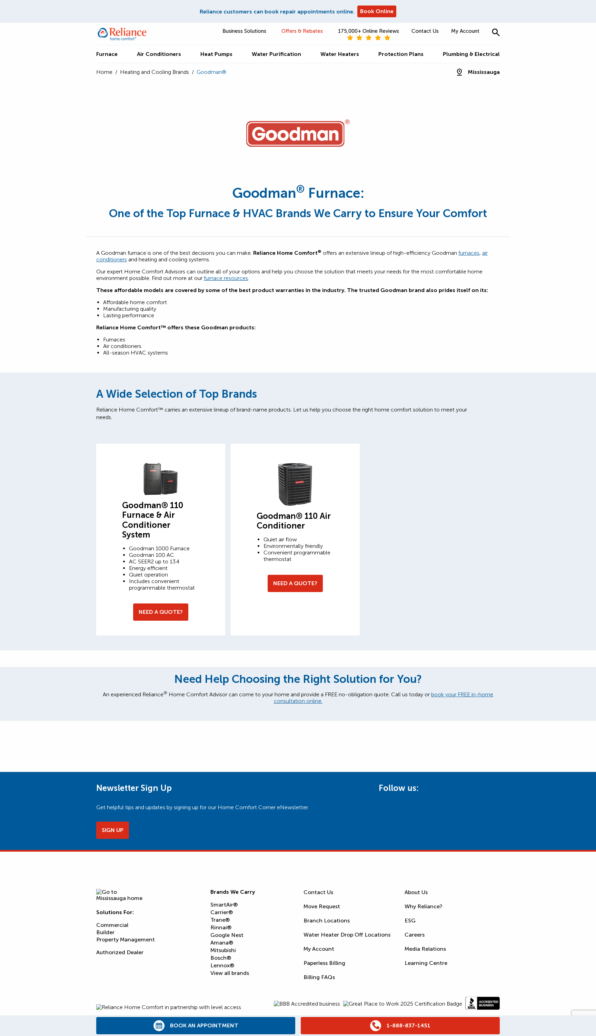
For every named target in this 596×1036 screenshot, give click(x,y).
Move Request (322, 906)
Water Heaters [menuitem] (339, 54)
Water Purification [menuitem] (276, 54)
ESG (410, 920)
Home (104, 72)
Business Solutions (244, 31)
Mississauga (484, 72)
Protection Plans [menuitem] (401, 54)
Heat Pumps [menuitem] (216, 54)
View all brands (229, 973)
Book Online (377, 11)
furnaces (468, 253)
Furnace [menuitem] (107, 54)
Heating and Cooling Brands (154, 72)
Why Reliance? (424, 906)
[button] (496, 32)
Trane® (220, 920)
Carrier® (221, 912)
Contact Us (425, 31)
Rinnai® (220, 927)
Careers (415, 934)
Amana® (221, 942)
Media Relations (425, 949)
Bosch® (220, 958)
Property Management (125, 939)
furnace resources (226, 278)
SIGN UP (112, 830)
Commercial (112, 925)
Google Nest (227, 935)
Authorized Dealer (119, 952)
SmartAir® (224, 904)
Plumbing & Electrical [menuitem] (471, 54)
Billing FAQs (319, 977)
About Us (416, 892)
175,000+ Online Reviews (368, 31)
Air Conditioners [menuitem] (159, 54)
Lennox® (222, 965)
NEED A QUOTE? (161, 612)
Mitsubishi (223, 950)
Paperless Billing (324, 963)
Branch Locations (327, 920)
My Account (465, 31)
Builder (105, 932)
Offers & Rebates (302, 31)
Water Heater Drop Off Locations (347, 934)
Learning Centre (426, 963)
